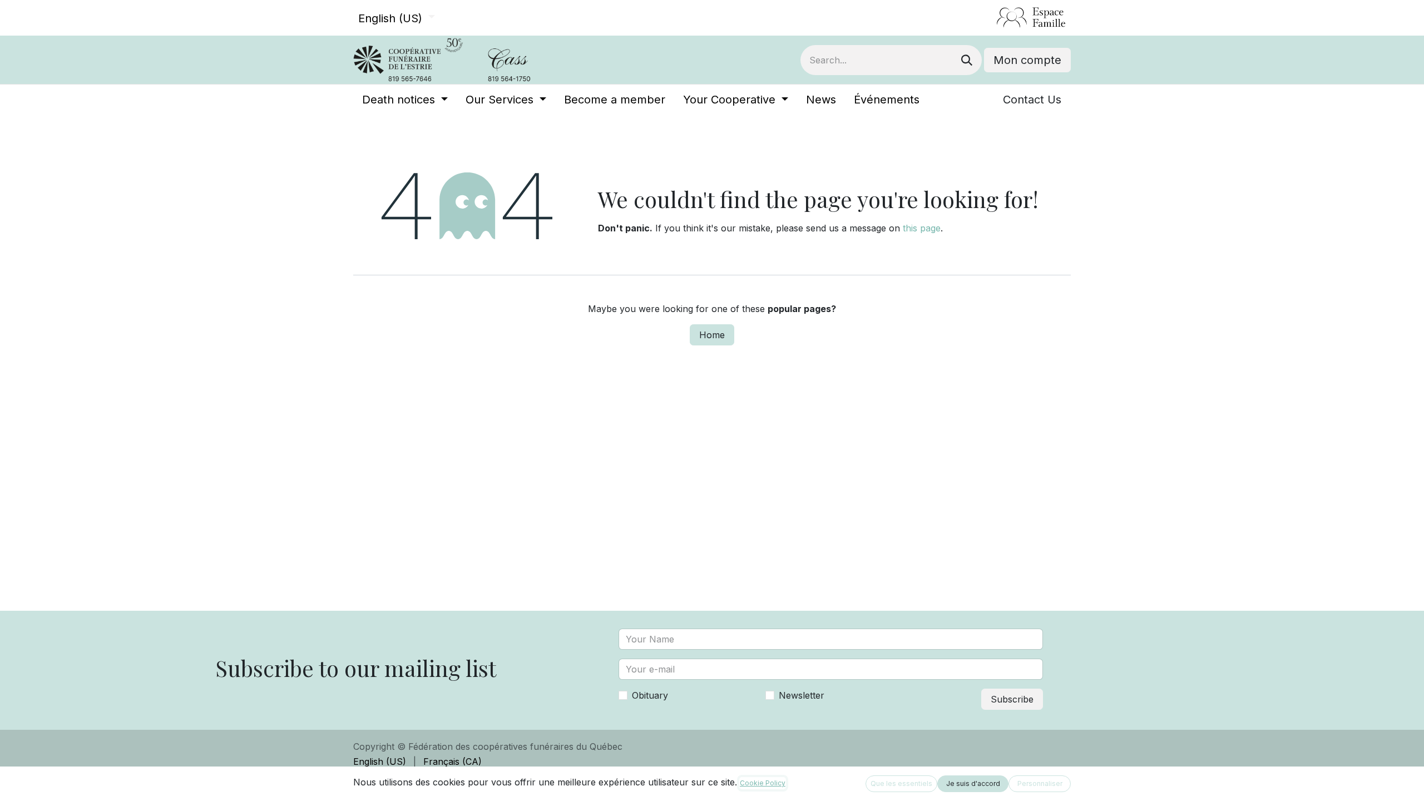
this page (922, 228)
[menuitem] (405, 99)
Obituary (650, 695)
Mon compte (1027, 60)
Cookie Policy (762, 783)
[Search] (967, 60)
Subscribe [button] (1012, 699)
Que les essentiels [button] (901, 783)
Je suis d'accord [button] (973, 783)
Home (712, 334)
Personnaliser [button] (1039, 783)
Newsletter (801, 695)
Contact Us (1032, 99)
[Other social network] (992, 18)
